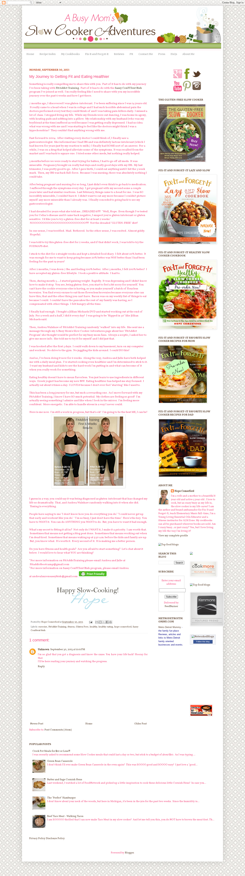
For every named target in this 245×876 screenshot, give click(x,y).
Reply (41, 666)
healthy (93, 627)
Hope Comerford (50, 622)
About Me (188, 54)
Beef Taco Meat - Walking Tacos (65, 816)
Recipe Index (47, 54)
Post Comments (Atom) (58, 730)
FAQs (174, 54)
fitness (71, 627)
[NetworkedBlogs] (203, 636)
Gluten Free (82, 627)
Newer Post (36, 723)
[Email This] (97, 622)
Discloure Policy (55, 838)
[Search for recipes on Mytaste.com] (168, 544)
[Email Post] (90, 622)
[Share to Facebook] (107, 622)
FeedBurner (171, 606)
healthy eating (105, 627)
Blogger (129, 853)
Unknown (43, 649)
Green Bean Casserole (60, 761)
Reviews (119, 54)
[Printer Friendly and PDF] (92, 576)
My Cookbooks (70, 54)
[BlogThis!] (100, 622)
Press (161, 54)
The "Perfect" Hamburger (61, 798)
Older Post (140, 723)
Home (30, 54)
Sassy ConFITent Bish (128, 88)
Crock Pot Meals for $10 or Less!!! (51, 751)
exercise (42, 627)
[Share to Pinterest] (110, 622)
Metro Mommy (169, 627)
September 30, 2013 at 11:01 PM (67, 649)
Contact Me (145, 54)
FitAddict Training (67, 88)
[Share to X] (103, 622)
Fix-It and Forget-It (97, 54)
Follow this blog (202, 641)
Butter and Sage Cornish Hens (64, 779)
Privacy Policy (37, 838)
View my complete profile (173, 535)
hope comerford (122, 627)
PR (131, 54)
